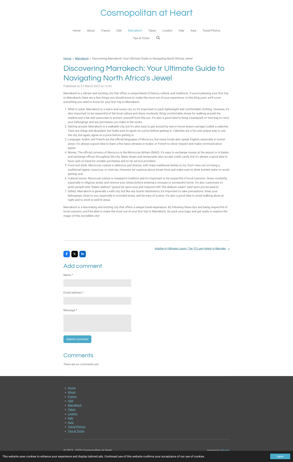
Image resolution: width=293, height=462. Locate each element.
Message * (70, 310)
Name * (68, 275)
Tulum (72, 409)
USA (70, 401)
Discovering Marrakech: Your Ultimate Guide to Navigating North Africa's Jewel (142, 58)
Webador (225, 450)
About (72, 392)
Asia (70, 422)
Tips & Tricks (76, 431)
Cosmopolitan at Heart (146, 13)
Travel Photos (76, 426)
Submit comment (77, 339)
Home (67, 58)
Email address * (73, 292)
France (72, 396)
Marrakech (82, 58)
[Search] (158, 37)
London (72, 414)
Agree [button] (280, 456)
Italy (70, 418)
